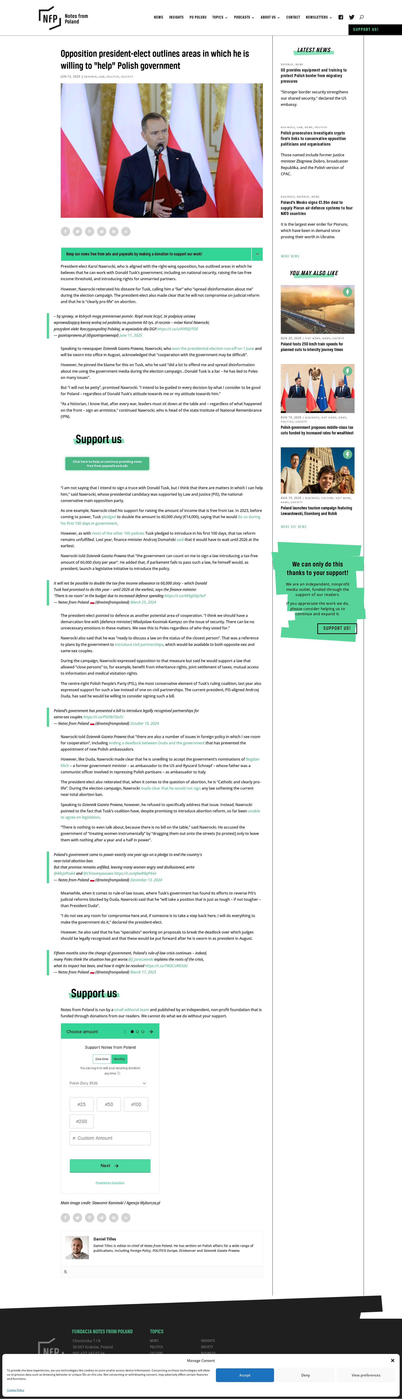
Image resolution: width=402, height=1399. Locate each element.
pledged (109, 516)
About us (268, 18)
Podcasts (242, 18)
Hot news (313, 338)
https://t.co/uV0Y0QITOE (177, 329)
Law (102, 76)
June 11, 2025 (131, 335)
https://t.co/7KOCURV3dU (166, 965)
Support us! (366, 29)
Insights (176, 18)
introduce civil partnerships (139, 644)
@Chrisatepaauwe (98, 873)
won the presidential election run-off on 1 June (213, 348)
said (180, 539)
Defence (90, 76)
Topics (218, 18)
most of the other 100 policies (118, 533)
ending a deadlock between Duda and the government (157, 742)
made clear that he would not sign (171, 788)
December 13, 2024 (146, 879)
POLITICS (156, 1347)
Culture (327, 498)
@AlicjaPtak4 (64, 873)
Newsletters (317, 18)
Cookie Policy (15, 1390)
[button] (392, 1360)
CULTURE (156, 1353)
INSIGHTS (208, 1341)
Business (288, 127)
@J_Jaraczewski (140, 959)
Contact (293, 18)
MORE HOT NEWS (294, 527)
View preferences (366, 1375)
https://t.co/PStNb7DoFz (103, 716)
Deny (305, 1375)
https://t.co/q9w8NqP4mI (135, 873)
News (158, 18)
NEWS (154, 1341)
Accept (245, 1375)
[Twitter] (65, 1272)
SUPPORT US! (337, 628)
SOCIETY (207, 1347)
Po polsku (198, 18)
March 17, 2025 (143, 972)
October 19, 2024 (144, 723)
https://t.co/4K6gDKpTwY (185, 595)
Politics (113, 76)
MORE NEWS (290, 256)
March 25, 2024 (143, 602)
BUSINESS (208, 1353)
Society (127, 76)
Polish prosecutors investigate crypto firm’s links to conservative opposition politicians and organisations (313, 139)
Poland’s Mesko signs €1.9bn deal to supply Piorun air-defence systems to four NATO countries (317, 208)
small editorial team (131, 1009)
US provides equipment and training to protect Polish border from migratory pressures (314, 76)
